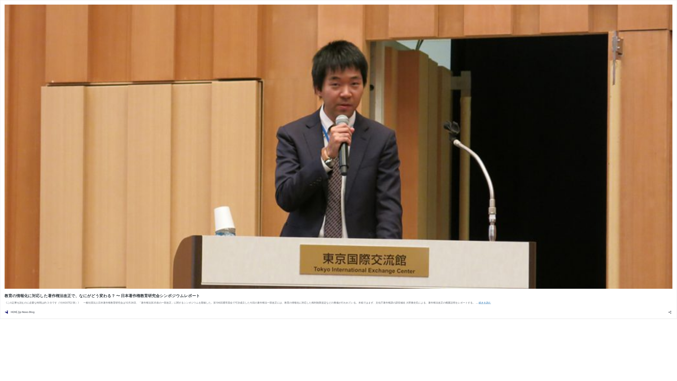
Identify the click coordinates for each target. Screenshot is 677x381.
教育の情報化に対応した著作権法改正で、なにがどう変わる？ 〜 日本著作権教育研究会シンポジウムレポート (102, 295)
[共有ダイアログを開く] (669, 311)
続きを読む (485, 302)
